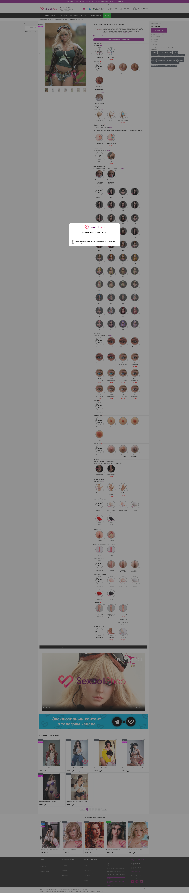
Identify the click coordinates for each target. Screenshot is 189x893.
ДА (90, 237)
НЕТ (98, 237)
